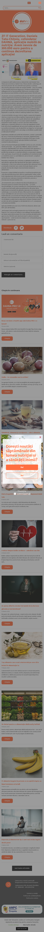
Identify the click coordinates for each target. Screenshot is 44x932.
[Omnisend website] (22, 492)
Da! (22, 467)
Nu (22, 475)
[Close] (40, 437)
